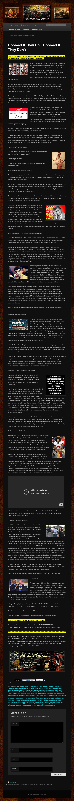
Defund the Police (43, 688)
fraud (16, 700)
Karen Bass (60, 692)
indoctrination (44, 692)
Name (15, 749)
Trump (64, 695)
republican (47, 702)
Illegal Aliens (29, 692)
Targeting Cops (47, 695)
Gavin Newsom (15, 692)
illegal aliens (32, 700)
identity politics (25, 700)
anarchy (10, 699)
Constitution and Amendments (16, 688)
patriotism (26, 702)
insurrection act (48, 700)
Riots (20, 695)
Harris (21, 692)
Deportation (58, 688)
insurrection (40, 700)
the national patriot (30, 704)
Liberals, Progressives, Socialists (17, 693)
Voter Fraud (15, 697)
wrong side (28, 705)
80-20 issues (45, 697)
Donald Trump (16, 690)
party (21, 702)
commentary (43, 699)
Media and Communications (38, 693)
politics (41, 702)
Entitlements (43, 690)
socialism (19, 704)
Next (64, 35)
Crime (36, 688)
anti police (36, 699)
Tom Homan (52, 704)
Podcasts (26, 29)
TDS (24, 704)
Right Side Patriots (37, 29)
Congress (45, 686)
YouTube (29, 697)
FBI (9, 692)
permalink (52, 705)
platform (31, 702)
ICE (24, 692)
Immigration (36, 692)
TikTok (60, 695)
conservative (50, 699)
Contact (35, 25)
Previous (57, 35)
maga (59, 700)
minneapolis (11, 702)
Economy (31, 690)
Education (37, 690)
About (16, 25)
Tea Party (54, 695)
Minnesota (11, 695)
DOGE (9, 690)
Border (31, 686)
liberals (55, 700)
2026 (39, 697)
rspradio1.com (12, 704)
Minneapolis (60, 693)
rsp (61, 702)
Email (15, 759)
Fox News (13, 782)
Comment (15, 724)
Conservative (58, 686)
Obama (16, 695)
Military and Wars (52, 693)
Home (10, 25)
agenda (59, 697)
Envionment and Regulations (55, 690)
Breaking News (25, 25)
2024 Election (24, 686)
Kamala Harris (53, 692)
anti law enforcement (27, 699)
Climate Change (37, 686)
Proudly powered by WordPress (37, 794)
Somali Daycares (38, 695)
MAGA (29, 693)
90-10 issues (52, 697)
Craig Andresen (29, 35)
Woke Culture (22, 697)
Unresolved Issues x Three (51, 627)
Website (14, 768)
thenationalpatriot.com (42, 704)
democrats (52, 688)
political (37, 702)
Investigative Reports (14, 29)
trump (58, 704)
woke (23, 705)
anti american (17, 699)
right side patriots (55, 702)
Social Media (29, 695)
